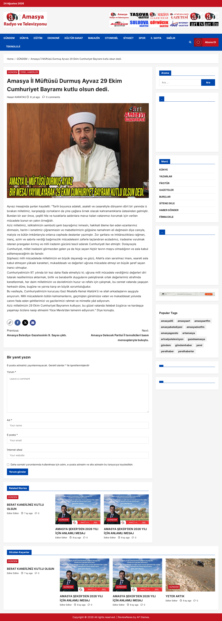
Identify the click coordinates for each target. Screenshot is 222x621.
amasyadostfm (195, 326)
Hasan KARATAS (16, 97)
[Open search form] (190, 42)
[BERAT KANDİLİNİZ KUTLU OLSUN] (29, 497)
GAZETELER (166, 189)
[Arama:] (180, 82)
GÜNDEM (9, 37)
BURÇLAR (164, 196)
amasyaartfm (202, 320)
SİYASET (128, 37)
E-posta (12, 434)
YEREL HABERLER (29, 72)
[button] (10, 322)
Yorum (11, 371)
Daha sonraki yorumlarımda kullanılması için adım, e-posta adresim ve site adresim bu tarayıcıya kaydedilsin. (72, 464)
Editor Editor (13, 513)
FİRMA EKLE (166, 216)
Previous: (37, 333)
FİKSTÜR (164, 183)
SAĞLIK (170, 37)
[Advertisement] (187, 126)
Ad (9, 420)
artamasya (188, 333)
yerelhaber (167, 351)
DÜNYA (24, 37)
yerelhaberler (186, 351)
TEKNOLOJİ (13, 46)
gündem (166, 345)
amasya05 (167, 320)
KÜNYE (163, 169)
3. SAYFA (156, 37)
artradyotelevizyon (172, 339)
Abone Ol (210, 42)
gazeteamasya (196, 339)
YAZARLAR (165, 176)
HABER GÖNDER (168, 210)
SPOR (142, 37)
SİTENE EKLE (167, 203)
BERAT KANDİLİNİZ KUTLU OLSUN (30, 568)
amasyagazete (169, 333)
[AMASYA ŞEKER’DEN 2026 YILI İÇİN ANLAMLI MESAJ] (77, 509)
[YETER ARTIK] (190, 574)
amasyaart (184, 320)
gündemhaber (183, 345)
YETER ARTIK (175, 596)
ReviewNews (125, 617)
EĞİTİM (38, 37)
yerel (199, 345)
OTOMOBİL (111, 37)
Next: (120, 335)
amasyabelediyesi (171, 326)
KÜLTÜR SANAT (74, 37)
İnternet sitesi (14, 449)
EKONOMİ (53, 37)
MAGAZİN (94, 37)
